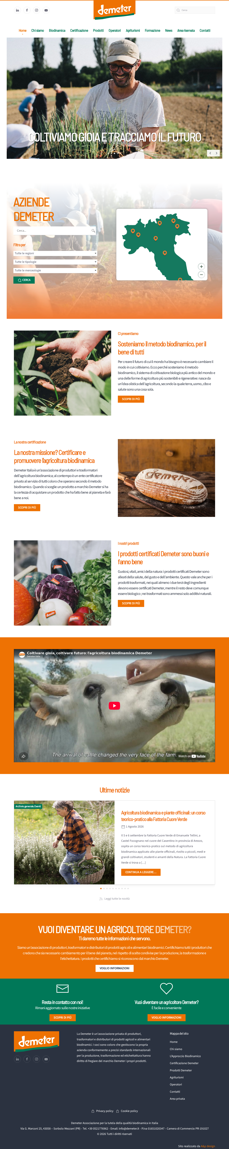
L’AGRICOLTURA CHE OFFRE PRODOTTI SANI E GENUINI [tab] (111, 153)
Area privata (177, 1099)
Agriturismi (133, 30)
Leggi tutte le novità (117, 899)
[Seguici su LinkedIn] (17, 10)
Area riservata (186, 30)
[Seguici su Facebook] (27, 10)
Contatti (205, 30)
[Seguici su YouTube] (46, 10)
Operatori (115, 30)
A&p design (208, 1146)
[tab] (117, 153)
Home (22, 30)
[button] (210, 153)
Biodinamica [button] (57, 30)
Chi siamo (176, 1049)
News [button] (168, 30)
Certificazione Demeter (184, 1063)
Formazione (152, 30)
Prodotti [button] (98, 30)
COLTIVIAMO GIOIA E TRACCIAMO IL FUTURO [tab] (114, 153)
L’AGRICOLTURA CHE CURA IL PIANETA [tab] (108, 153)
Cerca (26, 280)
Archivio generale (25, 806)
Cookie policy (129, 1111)
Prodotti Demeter (181, 1070)
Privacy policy (104, 1111)
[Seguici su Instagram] (36, 10)
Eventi (37, 806)
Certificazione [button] (79, 30)
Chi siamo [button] (37, 30)
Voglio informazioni (114, 968)
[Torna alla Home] (114, 10)
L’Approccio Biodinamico (185, 1056)
